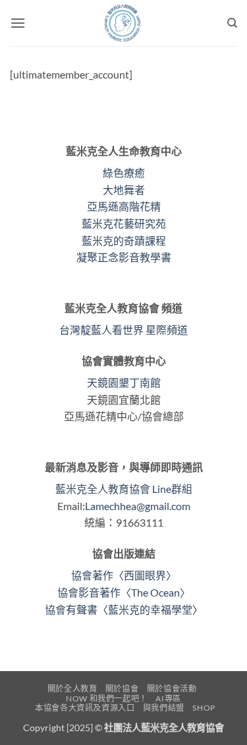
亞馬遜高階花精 (124, 206)
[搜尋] (232, 23)
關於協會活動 (172, 689)
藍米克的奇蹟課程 (124, 240)
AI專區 (167, 698)
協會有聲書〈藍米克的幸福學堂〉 (124, 609)
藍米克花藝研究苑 (124, 223)
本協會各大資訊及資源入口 (84, 708)
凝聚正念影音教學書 (123, 257)
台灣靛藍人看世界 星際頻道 (123, 329)
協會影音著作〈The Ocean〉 (123, 592)
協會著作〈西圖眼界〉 (124, 575)
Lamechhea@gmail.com (137, 506)
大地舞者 (124, 189)
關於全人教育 (72, 689)
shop (203, 708)
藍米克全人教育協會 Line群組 (123, 488)
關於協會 (121, 689)
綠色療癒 (124, 172)
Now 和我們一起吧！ (107, 698)
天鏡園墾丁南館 (124, 382)
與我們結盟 (163, 708)
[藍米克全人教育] (124, 23)
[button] (18, 23)
